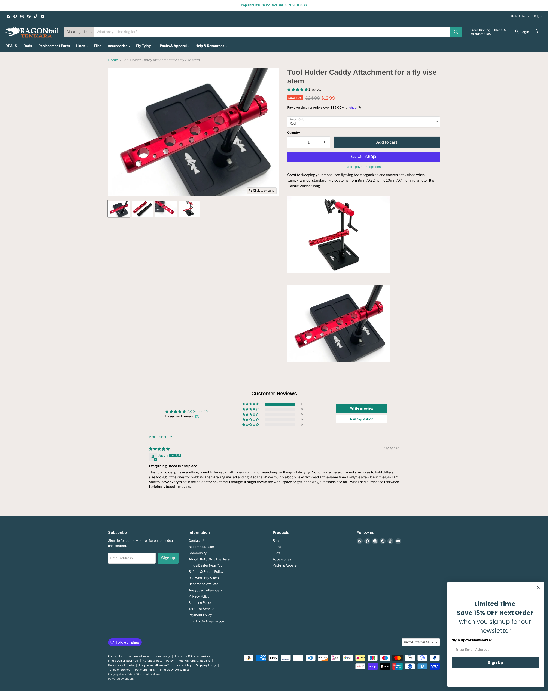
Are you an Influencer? (205, 590)
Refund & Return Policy (206, 572)
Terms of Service (201, 609)
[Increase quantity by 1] (324, 142)
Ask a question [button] (362, 419)
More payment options (363, 167)
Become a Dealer (201, 547)
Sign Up (495, 662)
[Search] (456, 32)
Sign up (168, 558)
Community (198, 553)
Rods (28, 46)
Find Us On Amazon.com (207, 621)
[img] (159, 449)
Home (113, 60)
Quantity (293, 132)
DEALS (11, 46)
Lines (81, 46)
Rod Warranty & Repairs (206, 578)
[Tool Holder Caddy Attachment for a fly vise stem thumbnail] (119, 208)
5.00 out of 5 (197, 412)
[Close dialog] (538, 587)
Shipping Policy (200, 603)
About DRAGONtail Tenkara (209, 559)
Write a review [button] (361, 408)
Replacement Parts (54, 46)
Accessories (118, 46)
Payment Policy (200, 615)
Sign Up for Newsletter (472, 640)
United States (525, 16)
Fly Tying (144, 46)
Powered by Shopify (121, 678)
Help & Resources (210, 46)
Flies (97, 46)
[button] (297, 89)
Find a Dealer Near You (205, 565)
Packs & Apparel (173, 46)
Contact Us (197, 541)
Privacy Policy (199, 596)
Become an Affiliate (203, 584)
